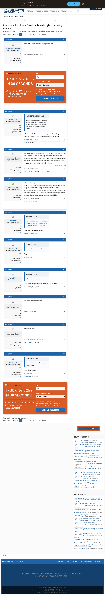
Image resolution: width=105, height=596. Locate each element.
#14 (64, 179)
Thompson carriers (89, 522)
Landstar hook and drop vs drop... (90, 486)
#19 (64, 324)
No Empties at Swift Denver (93, 444)
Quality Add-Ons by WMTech (52, 591)
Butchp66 (85, 478)
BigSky (42, 171)
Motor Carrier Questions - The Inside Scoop (24, 31)
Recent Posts (19, 16)
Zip (37, 74)
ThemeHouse (64, 592)
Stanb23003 (13, 278)
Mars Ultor (86, 530)
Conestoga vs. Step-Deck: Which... (90, 518)
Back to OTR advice (88, 476)
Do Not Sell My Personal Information (51, 576)
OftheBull (13, 220)
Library (48, 574)
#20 (64, 354)
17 (39, 34)
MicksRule (13, 120)
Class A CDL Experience (44, 82)
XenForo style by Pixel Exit (52, 589)
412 (20, 125)
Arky (81, 487)
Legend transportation (93, 456)
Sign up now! (88, 429)
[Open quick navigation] (99, 21)
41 (20, 283)
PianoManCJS (89, 446)
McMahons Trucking (80, 512)
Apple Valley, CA (16, 132)
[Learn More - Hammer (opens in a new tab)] (52, 4)
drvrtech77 (86, 535)
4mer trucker (34, 171)
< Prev (13, 34)
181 (20, 54)
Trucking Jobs (42, 11)
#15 (64, 212)
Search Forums (8, 16)
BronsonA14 (88, 499)
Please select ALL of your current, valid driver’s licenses (48, 90)
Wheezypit (86, 524)
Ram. (81, 520)
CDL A (39, 94)
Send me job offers (50, 99)
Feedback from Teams (91, 467)
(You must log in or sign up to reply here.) (15, 418)
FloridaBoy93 (78, 453)
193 (20, 311)
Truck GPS (54, 11)
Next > (44, 34)
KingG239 (27, 171)
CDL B (48, 94)
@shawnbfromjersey (31, 183)
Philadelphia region (15, 60)
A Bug (82, 442)
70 (20, 226)
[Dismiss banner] (83, 4)
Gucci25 (13, 305)
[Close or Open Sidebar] (96, 21)
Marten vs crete (91, 461)
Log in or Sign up (96, 8)
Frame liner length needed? (92, 498)
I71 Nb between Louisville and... (92, 534)
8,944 (19, 193)
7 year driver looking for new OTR (93, 528)
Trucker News (37, 574)
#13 (64, 149)
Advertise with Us (61, 574)
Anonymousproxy (79, 548)
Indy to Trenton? (90, 503)
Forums (30, 11)
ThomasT (85, 474)
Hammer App (76, 574)
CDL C (57, 94)
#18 (64, 297)
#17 (64, 269)
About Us (25, 574)
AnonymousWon (92, 457)
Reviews (64, 11)
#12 (64, 111)
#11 (64, 40)
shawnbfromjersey (49, 31)
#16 (64, 240)
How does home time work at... (92, 472)
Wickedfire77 (89, 468)
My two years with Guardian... (89, 440)
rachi (26, 142)
